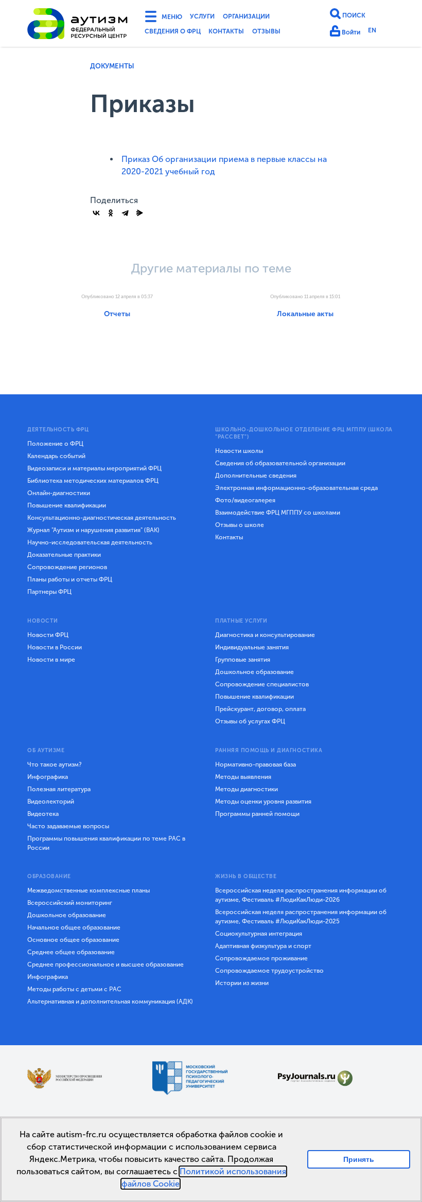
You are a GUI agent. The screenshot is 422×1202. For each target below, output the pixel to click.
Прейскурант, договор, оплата (260, 709)
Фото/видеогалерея (245, 500)
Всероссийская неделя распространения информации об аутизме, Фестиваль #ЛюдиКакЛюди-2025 (300, 916)
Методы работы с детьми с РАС (74, 989)
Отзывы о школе (239, 525)
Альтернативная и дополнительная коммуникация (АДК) (110, 1001)
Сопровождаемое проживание (261, 958)
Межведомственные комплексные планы (88, 890)
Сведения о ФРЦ (177, 33)
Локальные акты (305, 313)
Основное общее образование (73, 939)
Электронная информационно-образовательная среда (296, 487)
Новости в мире (51, 659)
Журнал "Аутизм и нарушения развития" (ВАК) (93, 530)
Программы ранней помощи (257, 813)
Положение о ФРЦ (55, 443)
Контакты (240, 33)
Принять (359, 1159)
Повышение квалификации (66, 505)
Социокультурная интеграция (258, 933)
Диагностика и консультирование (265, 635)
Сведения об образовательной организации (280, 463)
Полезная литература (59, 789)
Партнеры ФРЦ (49, 591)
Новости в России (54, 647)
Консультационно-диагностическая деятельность (101, 517)
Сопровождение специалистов (262, 684)
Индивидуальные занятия (252, 647)
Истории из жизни (242, 983)
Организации (261, 17)
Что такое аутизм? (54, 764)
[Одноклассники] (110, 213)
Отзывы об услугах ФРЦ (250, 721)
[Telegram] (125, 213)
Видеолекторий (50, 801)
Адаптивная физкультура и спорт (263, 946)
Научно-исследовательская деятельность (89, 542)
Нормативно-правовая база (255, 764)
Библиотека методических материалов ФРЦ (93, 480)
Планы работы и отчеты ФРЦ (69, 579)
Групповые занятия (242, 659)
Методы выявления (243, 776)
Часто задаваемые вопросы (68, 826)
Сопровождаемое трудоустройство (269, 970)
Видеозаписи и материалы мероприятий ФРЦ (94, 468)
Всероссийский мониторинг (69, 902)
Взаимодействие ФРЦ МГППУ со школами (277, 512)
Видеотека (43, 813)
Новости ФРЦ (47, 635)
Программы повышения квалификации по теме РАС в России (106, 843)
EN (377, 32)
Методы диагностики (246, 789)
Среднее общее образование (71, 952)
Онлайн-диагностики (58, 493)
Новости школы (239, 450)
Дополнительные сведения (255, 475)
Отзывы (286, 33)
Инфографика (47, 776)
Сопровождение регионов (67, 567)
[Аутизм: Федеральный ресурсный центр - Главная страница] (77, 25)
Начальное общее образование (73, 927)
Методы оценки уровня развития (263, 801)
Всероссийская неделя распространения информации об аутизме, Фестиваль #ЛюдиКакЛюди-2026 (300, 895)
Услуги (210, 17)
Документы (112, 66)
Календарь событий (56, 456)
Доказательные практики (64, 554)
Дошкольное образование (254, 672)
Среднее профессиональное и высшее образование (105, 964)
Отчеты (117, 313)
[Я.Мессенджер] (139, 213)
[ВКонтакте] (96, 213)
